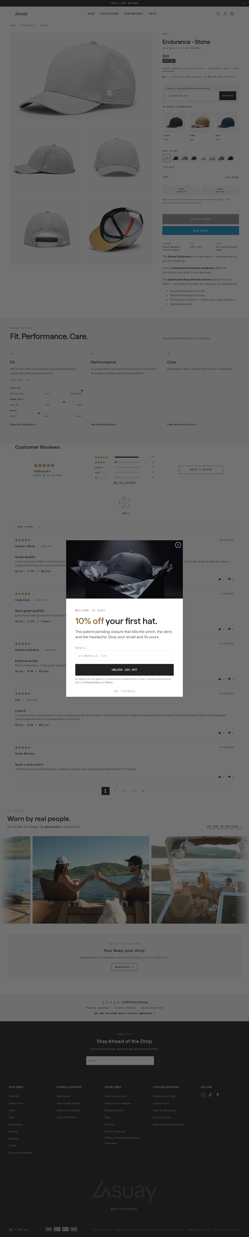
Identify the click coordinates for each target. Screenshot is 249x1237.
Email (80, 647)
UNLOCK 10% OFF (124, 669)
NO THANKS (124, 691)
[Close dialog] (178, 545)
